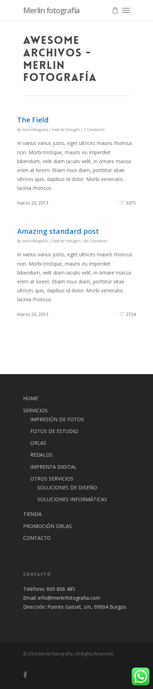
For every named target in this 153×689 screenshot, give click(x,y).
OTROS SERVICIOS (51, 478)
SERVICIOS (35, 410)
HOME (30, 398)
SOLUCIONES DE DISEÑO (67, 487)
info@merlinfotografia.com (68, 597)
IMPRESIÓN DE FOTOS (57, 419)
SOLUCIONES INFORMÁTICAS (72, 499)
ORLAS (38, 442)
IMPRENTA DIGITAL (53, 466)
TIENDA (32, 514)
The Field (33, 120)
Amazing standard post (58, 231)
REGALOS (41, 454)
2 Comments (94, 129)
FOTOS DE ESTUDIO (54, 431)
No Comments (95, 240)
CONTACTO (37, 537)
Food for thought (66, 129)
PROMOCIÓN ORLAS (47, 526)
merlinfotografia (35, 129)
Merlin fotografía (51, 10)
